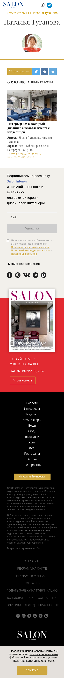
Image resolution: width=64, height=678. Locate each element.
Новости (32, 403)
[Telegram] (53, 71)
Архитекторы (16, 13)
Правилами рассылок (24, 253)
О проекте (32, 561)
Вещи (32, 425)
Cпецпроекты (32, 465)
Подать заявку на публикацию (32, 590)
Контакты (32, 583)
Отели (32, 448)
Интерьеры (32, 408)
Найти (43, 5)
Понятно (32, 670)
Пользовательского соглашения (30, 247)
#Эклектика (34, 154)
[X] (36, 71)
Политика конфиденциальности (32, 605)
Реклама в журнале (32, 576)
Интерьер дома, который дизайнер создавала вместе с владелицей (28, 128)
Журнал (32, 459)
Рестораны (32, 453)
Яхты (32, 442)
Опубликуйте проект (32, 476)
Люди (32, 431)
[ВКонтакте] (44, 71)
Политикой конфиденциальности (31, 250)
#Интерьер (13, 154)
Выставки (32, 436)
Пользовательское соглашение (32, 598)
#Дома (23, 154)
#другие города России (20, 157)
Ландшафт (32, 414)
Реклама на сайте (32, 568)
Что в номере (22, 380)
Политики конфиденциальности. (34, 660)
